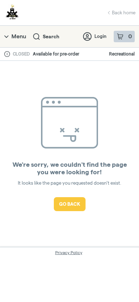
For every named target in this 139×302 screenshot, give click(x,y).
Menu (18, 36)
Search (51, 36)
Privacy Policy (68, 252)
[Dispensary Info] (7, 54)
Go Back (69, 203)
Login (100, 36)
